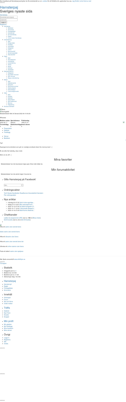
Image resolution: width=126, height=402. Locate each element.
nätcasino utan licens (11, 236)
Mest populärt (11, 51)
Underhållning (8, 39)
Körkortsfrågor (11, 89)
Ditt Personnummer (13, 86)
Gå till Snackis (25, 220)
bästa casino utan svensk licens (10, 232)
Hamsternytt (11, 33)
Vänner (6, 136)
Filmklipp (10, 44)
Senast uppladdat (12, 53)
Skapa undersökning (13, 78)
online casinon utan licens (16, 246)
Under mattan (8, 303)
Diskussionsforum (8, 71)
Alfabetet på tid (12, 83)
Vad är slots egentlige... (27, 202)
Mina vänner (8, 330)
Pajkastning (11, 104)
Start (9, 41)
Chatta (6, 344)
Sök (5, 342)
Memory (10, 103)
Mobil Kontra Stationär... (26, 210)
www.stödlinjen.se (19, 259)
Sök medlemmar (12, 101)
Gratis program (12, 88)
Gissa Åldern (11, 99)
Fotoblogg (7, 132)
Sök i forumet (11, 76)
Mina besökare (8, 328)
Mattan (6, 79)
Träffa (5, 93)
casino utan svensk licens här (14, 241)
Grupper (6, 317)
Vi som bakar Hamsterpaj (14, 38)
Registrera (7, 340)
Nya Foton (7, 313)
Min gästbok (8, 324)
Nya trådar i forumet (13, 74)
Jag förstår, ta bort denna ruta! (81, 1)
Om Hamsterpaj (12, 34)
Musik (9, 66)
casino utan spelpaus (16, 251)
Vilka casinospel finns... (26, 204)
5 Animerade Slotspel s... (27, 208)
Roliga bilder (11, 43)
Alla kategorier (12, 59)
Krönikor (10, 68)
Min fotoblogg (8, 326)
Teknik (9, 64)
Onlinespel (11, 46)
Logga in (6, 338)
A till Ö (9, 49)
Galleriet (10, 98)
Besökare (7, 138)
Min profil (8, 321)
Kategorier (10, 48)
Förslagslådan (12, 31)
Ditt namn (10, 84)
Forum (6, 299)
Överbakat (10, 69)
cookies (44, 1)
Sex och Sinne (8, 301)
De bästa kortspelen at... (27, 206)
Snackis (10, 96)
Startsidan (10, 28)
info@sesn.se (80, 346)
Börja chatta (36, 218)
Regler (10, 36)
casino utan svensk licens (13, 227)
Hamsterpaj (7, 26)
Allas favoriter (11, 54)
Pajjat (5, 56)
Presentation (8, 128)
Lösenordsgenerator (13, 91)
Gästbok (6, 130)
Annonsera (11, 29)
